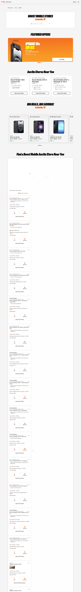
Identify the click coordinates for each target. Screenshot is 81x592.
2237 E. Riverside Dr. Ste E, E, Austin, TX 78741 (19, 391)
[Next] (74, 51)
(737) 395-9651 (13, 337)
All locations (10, 7)
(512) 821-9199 (12, 311)
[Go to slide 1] (39, 62)
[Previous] (7, 51)
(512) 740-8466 (13, 523)
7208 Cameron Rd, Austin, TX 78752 (17, 206)
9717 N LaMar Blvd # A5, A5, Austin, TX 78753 (19, 363)
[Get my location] (49, 23)
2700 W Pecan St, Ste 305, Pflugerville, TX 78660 (18, 493)
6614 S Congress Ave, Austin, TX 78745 (18, 468)
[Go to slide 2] (41, 62)
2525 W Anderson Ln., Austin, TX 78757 (18, 572)
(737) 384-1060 (13, 208)
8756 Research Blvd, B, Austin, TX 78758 (18, 281)
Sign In (74, 1)
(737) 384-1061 (12, 259)
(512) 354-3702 (13, 574)
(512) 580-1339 (12, 419)
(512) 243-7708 (13, 445)
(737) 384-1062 (13, 235)
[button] (25, 193)
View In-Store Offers (19, 93)
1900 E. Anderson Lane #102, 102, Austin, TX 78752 (18, 309)
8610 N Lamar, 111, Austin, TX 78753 (17, 257)
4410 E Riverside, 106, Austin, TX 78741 (17, 417)
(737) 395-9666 (13, 470)
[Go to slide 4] (43, 62)
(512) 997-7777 (13, 365)
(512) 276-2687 (13, 393)
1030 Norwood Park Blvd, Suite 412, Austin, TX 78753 (19, 233)
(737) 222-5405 (13, 548)
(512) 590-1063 (13, 495)
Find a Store (8, 1)
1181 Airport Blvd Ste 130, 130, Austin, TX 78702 (19, 336)
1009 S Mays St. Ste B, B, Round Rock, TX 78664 (19, 521)
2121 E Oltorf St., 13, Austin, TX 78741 (17, 443)
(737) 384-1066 (13, 283)
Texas (16, 7)
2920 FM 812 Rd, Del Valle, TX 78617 (17, 546)
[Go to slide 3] (42, 62)
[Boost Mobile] (3, 2)
